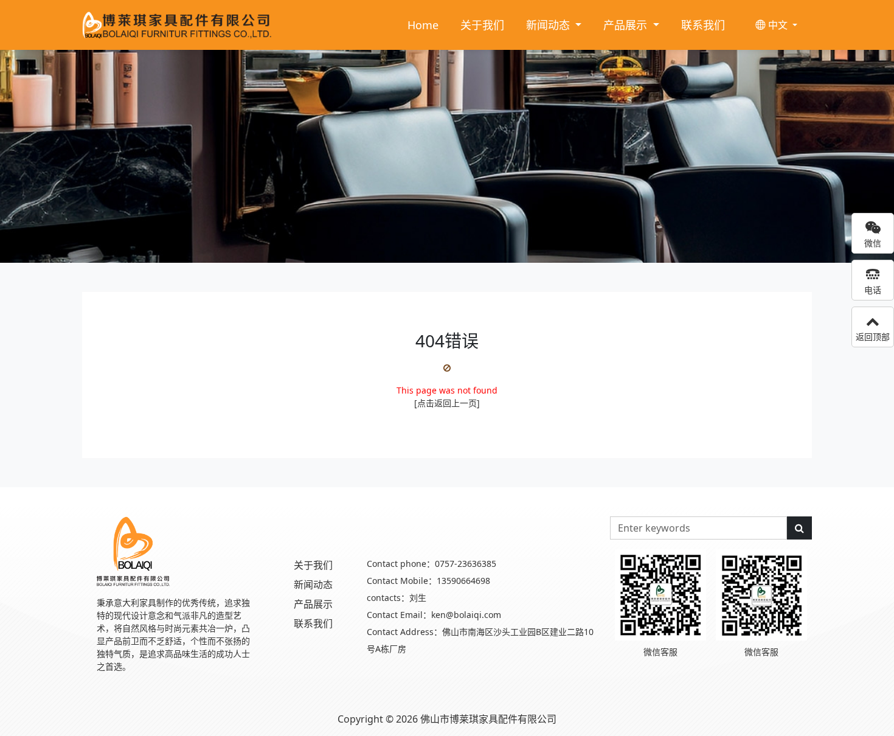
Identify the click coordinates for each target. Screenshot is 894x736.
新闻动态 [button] (549, 25)
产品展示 (313, 604)
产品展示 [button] (626, 25)
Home (422, 25)
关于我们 (482, 25)
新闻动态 (313, 584)
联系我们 (703, 25)
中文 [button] (778, 25)
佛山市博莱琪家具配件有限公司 (488, 719)
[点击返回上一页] (447, 403)
